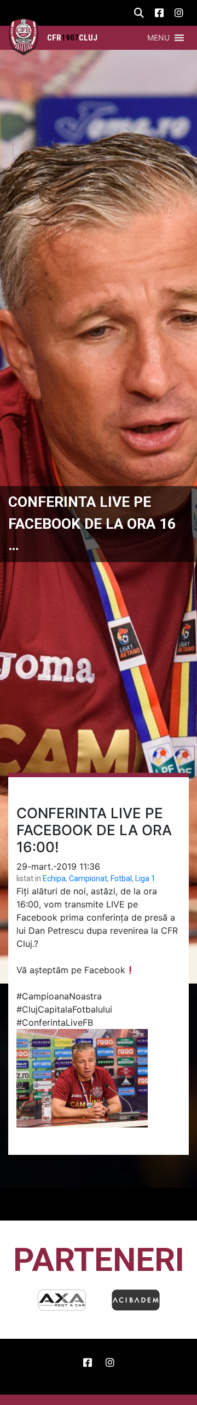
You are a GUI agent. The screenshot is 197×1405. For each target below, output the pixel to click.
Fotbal (121, 878)
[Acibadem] (61, 1299)
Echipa (54, 878)
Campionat (88, 878)
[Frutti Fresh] (135, 1299)
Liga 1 (145, 878)
